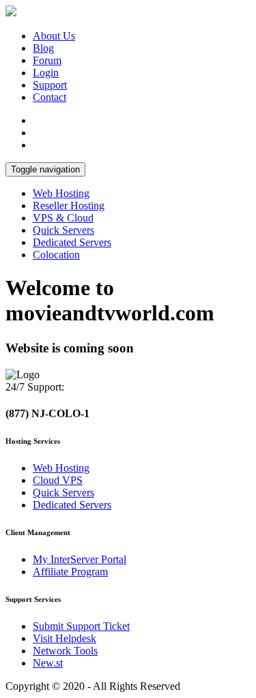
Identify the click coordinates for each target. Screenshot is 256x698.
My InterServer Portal (79, 559)
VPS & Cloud (63, 218)
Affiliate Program (70, 571)
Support (50, 85)
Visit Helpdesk (64, 638)
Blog (43, 48)
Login (46, 72)
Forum (47, 60)
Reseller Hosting (68, 205)
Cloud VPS (58, 480)
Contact (49, 97)
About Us (54, 36)
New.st (48, 663)
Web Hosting (61, 193)
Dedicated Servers (72, 242)
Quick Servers (63, 230)
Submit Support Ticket (81, 626)
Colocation (56, 254)
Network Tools (65, 650)
